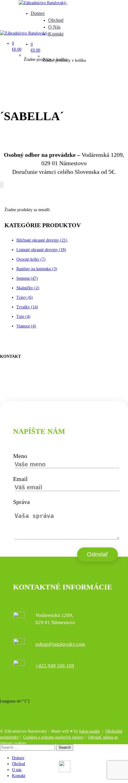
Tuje (23, 316)
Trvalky (27, 307)
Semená (27, 278)
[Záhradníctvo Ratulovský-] (43, 3)
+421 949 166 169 (54, 666)
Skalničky (27, 288)
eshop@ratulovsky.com (60, 644)
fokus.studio (89, 731)
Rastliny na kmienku (36, 269)
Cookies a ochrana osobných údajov (53, 737)
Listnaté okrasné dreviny (41, 249)
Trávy (24, 297)
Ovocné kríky (31, 259)
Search (65, 747)
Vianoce (26, 326)
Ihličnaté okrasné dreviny (41, 240)
